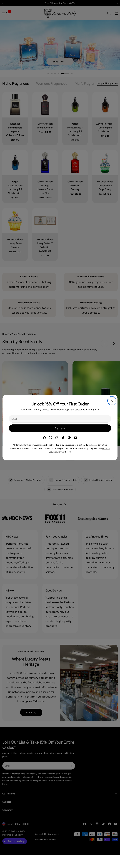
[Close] (112, 401)
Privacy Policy (64, 452)
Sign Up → (60, 428)
